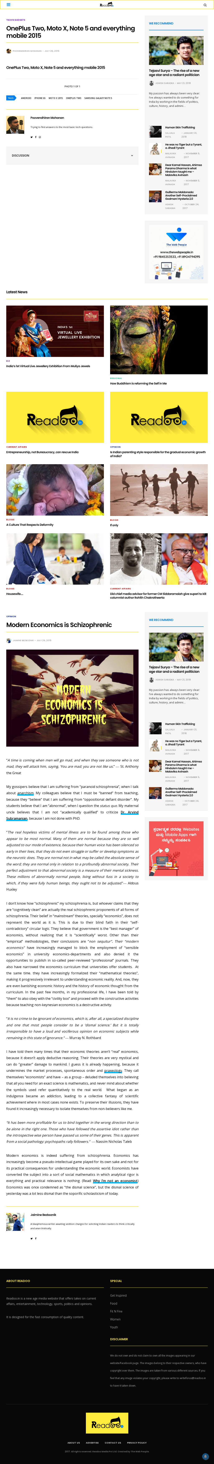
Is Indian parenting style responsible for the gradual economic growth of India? (158, 454)
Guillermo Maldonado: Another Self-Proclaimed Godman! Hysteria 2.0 (181, 195)
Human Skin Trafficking (180, 127)
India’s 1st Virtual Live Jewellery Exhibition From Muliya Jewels (48, 366)
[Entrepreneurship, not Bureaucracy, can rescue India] (55, 417)
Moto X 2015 (56, 98)
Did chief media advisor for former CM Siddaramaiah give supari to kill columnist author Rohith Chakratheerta (158, 596)
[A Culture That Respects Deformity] (55, 490)
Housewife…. (14, 594)
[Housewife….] (55, 559)
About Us (74, 1442)
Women (115, 1319)
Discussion (20, 155)
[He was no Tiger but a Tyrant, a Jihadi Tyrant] (155, 149)
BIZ (8, 361)
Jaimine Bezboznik (23, 640)
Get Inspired (118, 1295)
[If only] (159, 490)
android (26, 98)
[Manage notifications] (205, 1456)
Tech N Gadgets (15, 20)
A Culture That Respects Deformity (29, 525)
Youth (114, 1327)
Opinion (115, 447)
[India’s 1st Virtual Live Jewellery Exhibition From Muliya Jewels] (55, 331)
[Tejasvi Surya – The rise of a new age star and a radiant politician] (176, 50)
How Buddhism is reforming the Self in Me (138, 383)
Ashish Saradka (164, 83)
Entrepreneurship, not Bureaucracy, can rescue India (42, 452)
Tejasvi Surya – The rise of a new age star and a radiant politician (174, 72)
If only (114, 525)
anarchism (25, 793)
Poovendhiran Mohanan (27, 51)
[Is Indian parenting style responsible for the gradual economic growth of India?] (159, 417)
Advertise (92, 1442)
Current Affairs (16, 447)
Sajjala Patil (170, 134)
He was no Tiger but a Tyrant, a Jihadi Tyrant (183, 146)
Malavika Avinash (170, 155)
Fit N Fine (116, 1311)
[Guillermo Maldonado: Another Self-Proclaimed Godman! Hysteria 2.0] (155, 196)
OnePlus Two (73, 98)
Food (113, 1303)
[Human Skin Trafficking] (155, 132)
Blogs (10, 520)
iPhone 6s (40, 98)
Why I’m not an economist (115, 1180)
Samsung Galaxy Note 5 (98, 98)
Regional (116, 378)
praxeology (113, 1070)
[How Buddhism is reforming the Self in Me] (159, 340)
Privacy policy (136, 1442)
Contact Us (113, 1442)
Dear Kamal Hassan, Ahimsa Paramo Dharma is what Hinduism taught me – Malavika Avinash (183, 170)
